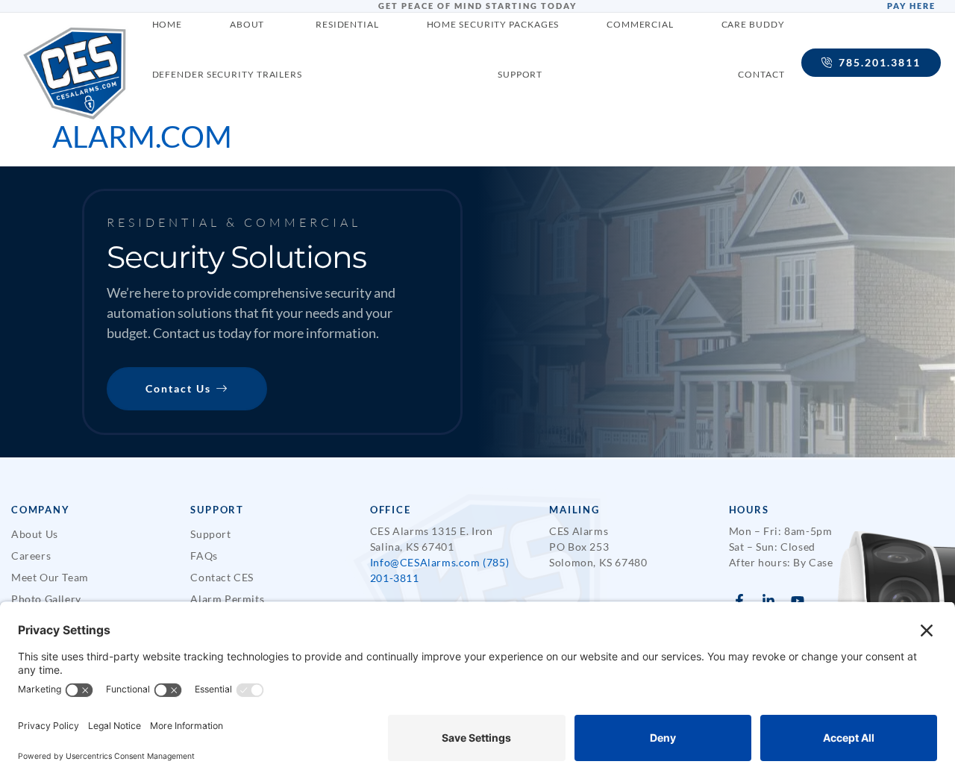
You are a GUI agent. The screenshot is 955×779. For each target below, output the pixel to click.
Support (210, 534)
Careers (31, 555)
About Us (34, 534)
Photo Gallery (46, 598)
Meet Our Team (50, 577)
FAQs (203, 555)
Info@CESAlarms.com (425, 562)
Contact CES (222, 577)
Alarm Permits (227, 598)
